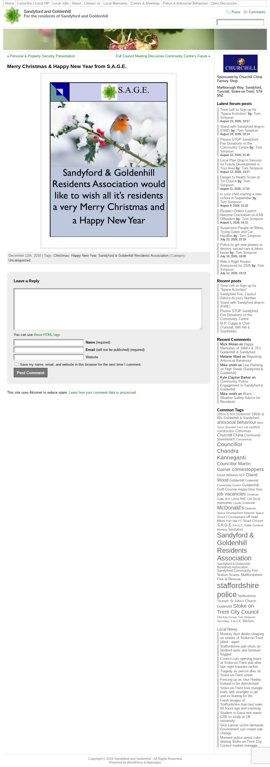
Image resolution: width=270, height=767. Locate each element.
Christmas (61, 256)
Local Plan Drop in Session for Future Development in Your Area (241, 164)
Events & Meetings (145, 3)
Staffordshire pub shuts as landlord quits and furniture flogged (240, 650)
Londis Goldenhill (244, 502)
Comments (257, 12)
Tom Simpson (247, 130)
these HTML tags (47, 335)
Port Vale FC (234, 520)
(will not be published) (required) (115, 350)
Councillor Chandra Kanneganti (231, 451)
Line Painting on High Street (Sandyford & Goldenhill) (241, 369)
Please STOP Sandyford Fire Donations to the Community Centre (239, 143)
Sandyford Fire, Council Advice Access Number (238, 296)
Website (92, 357)
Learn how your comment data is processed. (103, 392)
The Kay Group (227, 617)
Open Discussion (224, 3)
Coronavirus (244, 439)
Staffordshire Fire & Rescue (239, 577)
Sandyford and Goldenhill (47, 11)
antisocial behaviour (236, 422)
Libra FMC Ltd (242, 499)
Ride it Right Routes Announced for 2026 (235, 264)
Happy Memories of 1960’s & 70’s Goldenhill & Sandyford (240, 348)
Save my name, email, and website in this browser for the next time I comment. (81, 364)
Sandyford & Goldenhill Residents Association (133, 256)
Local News (227, 629)
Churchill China (230, 435)
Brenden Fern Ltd (236, 427)
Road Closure (253, 520)
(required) (98, 342)
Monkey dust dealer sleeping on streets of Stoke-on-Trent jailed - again (242, 638)
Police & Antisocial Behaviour (185, 3)
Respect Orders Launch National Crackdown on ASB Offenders (241, 215)
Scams (234, 575)
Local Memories (115, 3)
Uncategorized (19, 260)
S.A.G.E (224, 525)
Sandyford (235, 529)
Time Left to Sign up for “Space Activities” (238, 112)
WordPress (135, 762)
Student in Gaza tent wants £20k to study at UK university (241, 717)
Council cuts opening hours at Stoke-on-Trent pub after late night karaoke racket (241, 663)
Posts (236, 12)
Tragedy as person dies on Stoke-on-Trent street (240, 673)
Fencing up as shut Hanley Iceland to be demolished (240, 681)
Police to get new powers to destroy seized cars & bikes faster (241, 249)
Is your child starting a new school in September (240, 196)
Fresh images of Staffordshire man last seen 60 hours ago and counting (241, 704)
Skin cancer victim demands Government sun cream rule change (242, 729)
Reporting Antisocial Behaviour (240, 359)
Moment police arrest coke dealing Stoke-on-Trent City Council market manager (241, 741)
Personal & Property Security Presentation (42, 56)
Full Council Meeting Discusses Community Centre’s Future (161, 56)
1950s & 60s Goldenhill (233, 414)
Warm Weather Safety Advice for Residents (240, 398)
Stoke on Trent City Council (237, 609)
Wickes (248, 621)
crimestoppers (248, 469)
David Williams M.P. (231, 475)
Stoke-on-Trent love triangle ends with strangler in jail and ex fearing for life (241, 692)
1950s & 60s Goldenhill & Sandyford (240, 416)
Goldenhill (236, 480)
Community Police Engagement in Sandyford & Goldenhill (241, 385)
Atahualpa (153, 762)
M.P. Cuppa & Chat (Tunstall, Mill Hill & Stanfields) (235, 327)
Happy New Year (83, 256)
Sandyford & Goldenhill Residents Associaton (233, 565)
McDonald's (230, 508)
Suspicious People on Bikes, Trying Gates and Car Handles (242, 232)
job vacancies (231, 494)
